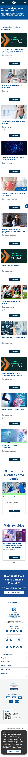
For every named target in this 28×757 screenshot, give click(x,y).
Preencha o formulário (14, 592)
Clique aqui (16, 712)
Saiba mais (15, 63)
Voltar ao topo (14, 602)
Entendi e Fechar (14, 751)
